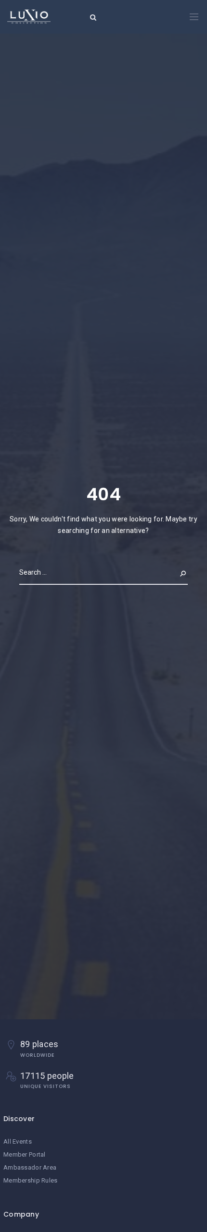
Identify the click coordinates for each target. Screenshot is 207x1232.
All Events (17, 1141)
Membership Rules (30, 1180)
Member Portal (24, 1154)
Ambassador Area (29, 1167)
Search (175, 572)
